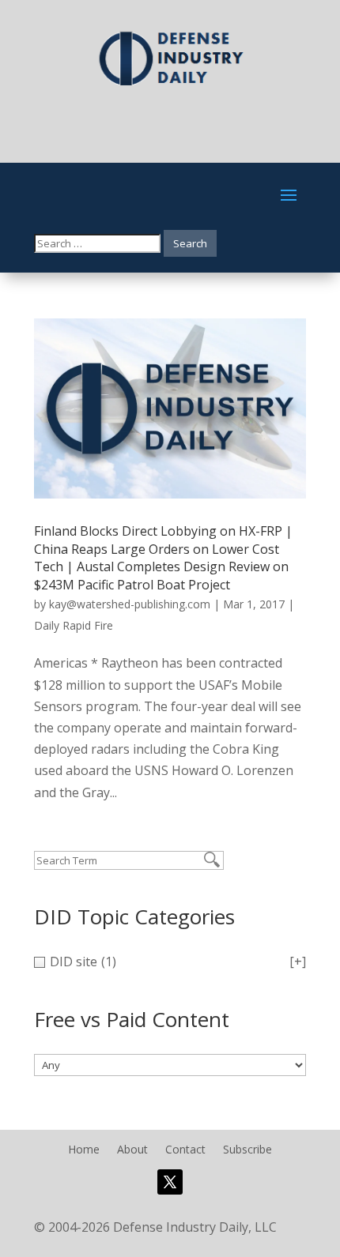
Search (190, 243)
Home (84, 1150)
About (132, 1150)
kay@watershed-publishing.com (129, 604)
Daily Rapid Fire (73, 625)
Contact (185, 1150)
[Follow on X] (170, 1182)
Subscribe (247, 1150)
